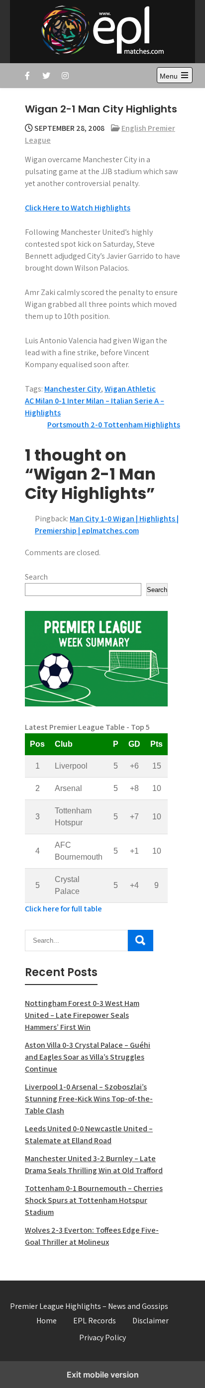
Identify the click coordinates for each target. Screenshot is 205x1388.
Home (46, 1320)
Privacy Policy (102, 1337)
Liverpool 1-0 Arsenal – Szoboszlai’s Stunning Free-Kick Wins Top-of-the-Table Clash (89, 1099)
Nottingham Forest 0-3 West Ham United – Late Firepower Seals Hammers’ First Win (82, 1015)
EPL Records (94, 1320)
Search (36, 577)
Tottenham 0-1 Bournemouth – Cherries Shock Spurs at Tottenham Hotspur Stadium (94, 1200)
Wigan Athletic (130, 389)
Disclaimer (150, 1320)
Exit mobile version (103, 1375)
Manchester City (72, 389)
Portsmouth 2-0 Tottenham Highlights (113, 424)
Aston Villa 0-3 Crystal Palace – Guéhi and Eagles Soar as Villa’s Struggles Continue (87, 1057)
